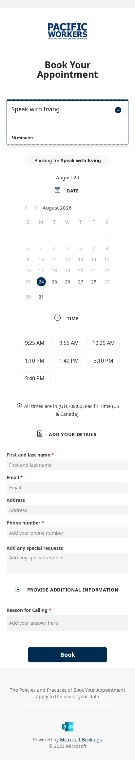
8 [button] (107, 248)
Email (13, 477)
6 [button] (80, 248)
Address (16, 500)
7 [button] (93, 248)
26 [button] (67, 282)
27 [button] (80, 282)
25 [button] (54, 282)
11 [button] (54, 259)
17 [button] (41, 270)
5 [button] (67, 248)
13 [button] (80, 259)
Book (67, 655)
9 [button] (28, 259)
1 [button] (107, 237)
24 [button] (41, 282)
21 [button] (93, 270)
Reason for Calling (27, 610)
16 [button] (28, 270)
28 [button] (93, 282)
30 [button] (28, 297)
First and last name (28, 455)
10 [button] (41, 259)
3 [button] (41, 248)
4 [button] (54, 248)
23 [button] (28, 282)
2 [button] (28, 248)
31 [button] (41, 297)
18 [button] (54, 270)
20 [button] (80, 270)
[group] (67, 361)
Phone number (23, 523)
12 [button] (67, 259)
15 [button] (106, 259)
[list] (67, 123)
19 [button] (67, 270)
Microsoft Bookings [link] (81, 739)
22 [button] (106, 270)
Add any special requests (35, 548)
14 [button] (93, 259)
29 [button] (106, 282)
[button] (26, 207)
